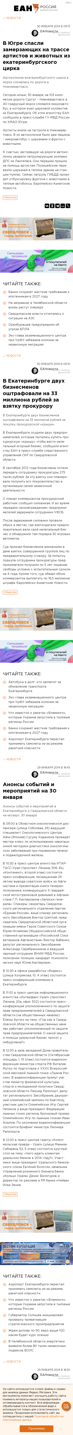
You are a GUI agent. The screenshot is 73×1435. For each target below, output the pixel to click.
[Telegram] (57, 206)
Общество (10, 197)
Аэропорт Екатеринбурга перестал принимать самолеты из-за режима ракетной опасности (36, 744)
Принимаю (36, 1428)
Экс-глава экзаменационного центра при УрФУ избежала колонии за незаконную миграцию (37, 340)
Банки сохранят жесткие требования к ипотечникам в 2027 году (38, 294)
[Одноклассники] (52, 206)
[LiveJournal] (68, 206)
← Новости (12, 18)
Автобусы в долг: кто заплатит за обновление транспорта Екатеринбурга (34, 687)
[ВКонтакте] (47, 206)
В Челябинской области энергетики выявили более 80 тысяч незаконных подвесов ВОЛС (37, 1346)
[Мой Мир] (62, 206)
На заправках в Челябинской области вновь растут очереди (37, 305)
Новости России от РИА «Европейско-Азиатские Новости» (26, 8)
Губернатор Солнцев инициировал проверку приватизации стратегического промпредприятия (36, 1320)
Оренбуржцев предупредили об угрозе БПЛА (33, 327)
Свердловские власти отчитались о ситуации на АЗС (36, 316)
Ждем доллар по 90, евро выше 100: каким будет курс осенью (36, 1333)
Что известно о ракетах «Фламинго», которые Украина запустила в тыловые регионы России (39, 717)
